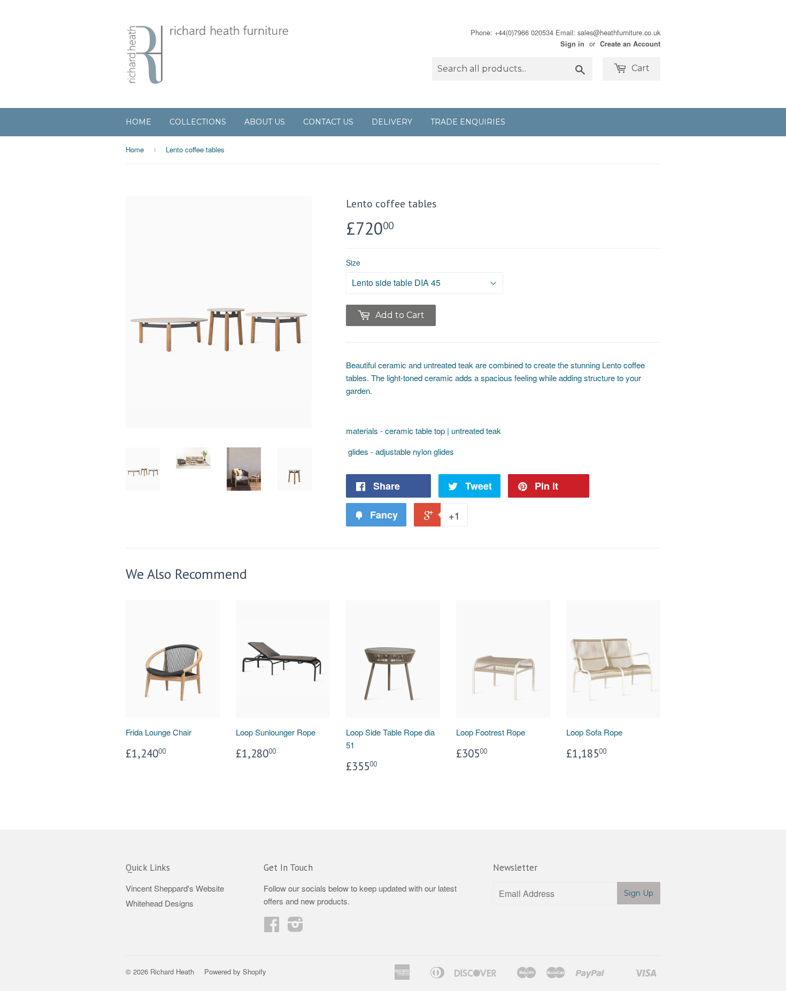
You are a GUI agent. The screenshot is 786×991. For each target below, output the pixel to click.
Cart (639, 68)
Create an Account (630, 44)
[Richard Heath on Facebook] (272, 927)
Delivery (392, 122)
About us (264, 122)
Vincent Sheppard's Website (175, 888)
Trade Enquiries (467, 122)
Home (138, 122)
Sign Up (638, 893)
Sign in (572, 44)
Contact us (328, 122)
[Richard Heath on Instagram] (295, 927)
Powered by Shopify (235, 971)
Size (353, 262)
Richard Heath (172, 971)
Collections (197, 122)
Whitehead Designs (160, 903)
